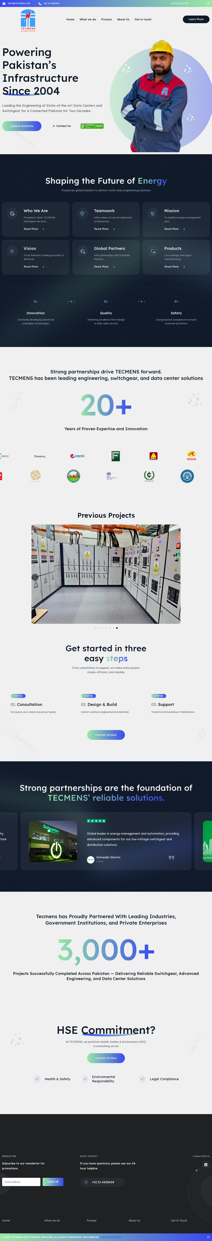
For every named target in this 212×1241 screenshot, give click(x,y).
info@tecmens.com (19, 3)
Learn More (196, 19)
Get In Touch (179, 1220)
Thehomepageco (110, 1237)
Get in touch (143, 19)
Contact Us (63, 126)
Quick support (180, 3)
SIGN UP (53, 1181)
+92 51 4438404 (51, 3)
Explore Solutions (21, 126)
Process (106, 19)
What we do (88, 19)
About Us (123, 19)
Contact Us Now (106, 734)
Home (70, 19)
